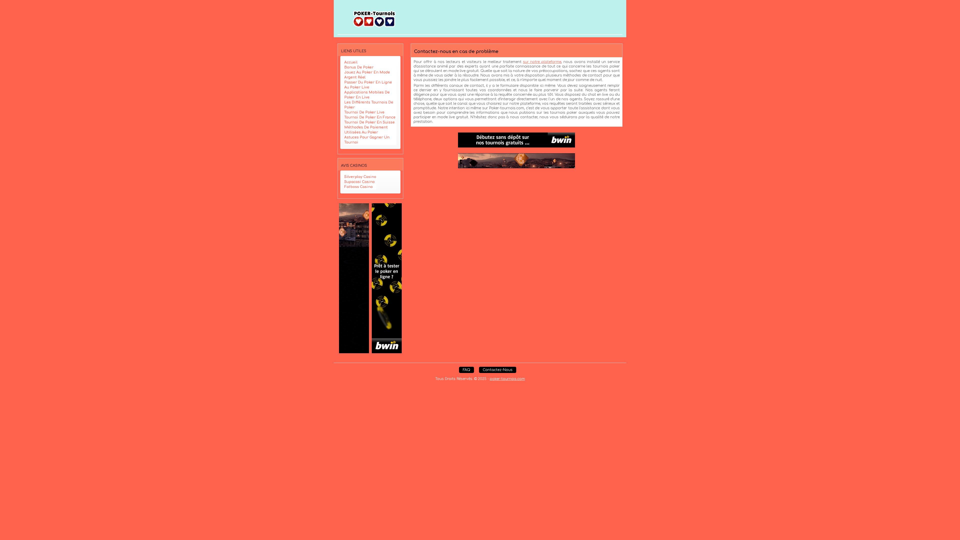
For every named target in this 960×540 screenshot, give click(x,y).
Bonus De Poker (359, 67)
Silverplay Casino (360, 177)
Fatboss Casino (358, 187)
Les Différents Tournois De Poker (368, 104)
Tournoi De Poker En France (370, 117)
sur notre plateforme (542, 62)
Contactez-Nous (497, 370)
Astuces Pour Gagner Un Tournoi (367, 140)
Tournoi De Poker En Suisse (369, 122)
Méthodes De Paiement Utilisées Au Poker (366, 130)
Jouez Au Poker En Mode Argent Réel (367, 74)
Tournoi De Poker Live (364, 112)
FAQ (466, 370)
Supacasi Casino (359, 182)
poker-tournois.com (507, 379)
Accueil (351, 62)
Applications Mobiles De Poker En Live (367, 94)
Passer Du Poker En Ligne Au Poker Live (368, 84)
